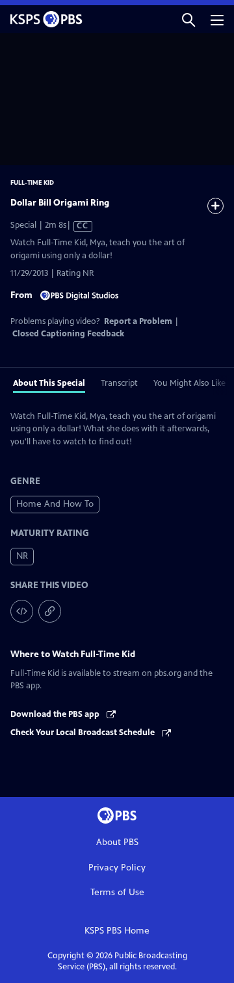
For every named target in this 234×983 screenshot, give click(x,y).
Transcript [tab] (119, 383)
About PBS (117, 842)
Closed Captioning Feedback (68, 334)
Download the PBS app (55, 714)
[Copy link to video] (49, 611)
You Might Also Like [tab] (189, 383)
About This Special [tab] (49, 383)
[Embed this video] (21, 611)
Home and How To (55, 503)
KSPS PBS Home (117, 930)
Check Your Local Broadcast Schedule (83, 732)
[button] (188, 19)
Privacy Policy (117, 867)
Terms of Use (117, 892)
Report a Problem (138, 321)
